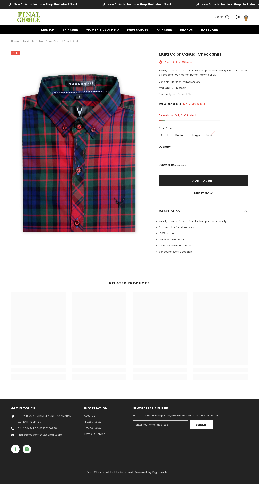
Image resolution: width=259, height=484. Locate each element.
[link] (38, 370)
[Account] (237, 17)
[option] (79, 153)
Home (15, 41)
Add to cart (204, 181)
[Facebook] (15, 449)
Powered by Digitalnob (151, 472)
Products (29, 41)
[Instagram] (27, 449)
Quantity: (165, 146)
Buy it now (203, 193)
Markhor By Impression (185, 82)
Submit (202, 425)
